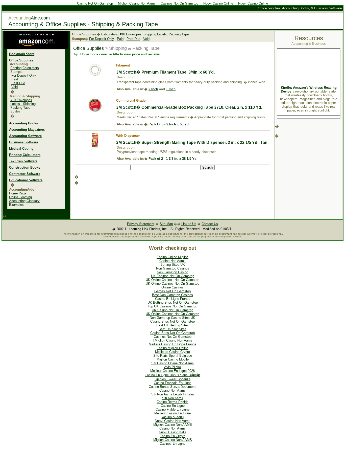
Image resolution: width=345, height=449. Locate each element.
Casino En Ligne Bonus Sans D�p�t (172, 375)
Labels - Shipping (23, 104)
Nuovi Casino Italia (172, 432)
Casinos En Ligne (172, 443)
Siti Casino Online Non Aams (172, 363)
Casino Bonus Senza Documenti (172, 387)
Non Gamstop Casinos (172, 268)
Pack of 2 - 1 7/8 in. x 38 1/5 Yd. (173, 159)
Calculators (109, 34)
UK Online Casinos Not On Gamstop (172, 280)
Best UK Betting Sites (172, 325)
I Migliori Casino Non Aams (172, 340)
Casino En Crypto (172, 436)
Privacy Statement (140, 224)
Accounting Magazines (27, 129)
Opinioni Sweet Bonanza (172, 379)
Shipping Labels (155, 34)
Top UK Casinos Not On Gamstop (172, 306)
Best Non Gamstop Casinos (172, 295)
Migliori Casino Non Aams (137, 3)
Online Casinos (172, 287)
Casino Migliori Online (172, 348)
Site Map (166, 224)
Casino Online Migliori (172, 257)
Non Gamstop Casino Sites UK (172, 318)
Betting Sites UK (172, 264)
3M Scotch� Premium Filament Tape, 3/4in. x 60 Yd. (165, 72)
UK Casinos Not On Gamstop (172, 276)
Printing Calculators (24, 68)
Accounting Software (25, 136)
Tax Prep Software (23, 161)
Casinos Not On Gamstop (179, 3)
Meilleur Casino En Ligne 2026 (172, 371)
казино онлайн (173, 417)
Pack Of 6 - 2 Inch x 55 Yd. (169, 124)
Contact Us (210, 224)
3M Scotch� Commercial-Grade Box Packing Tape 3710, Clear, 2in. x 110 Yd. (189, 107)
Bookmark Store (21, 54)
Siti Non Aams (172, 398)
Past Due (18, 83)
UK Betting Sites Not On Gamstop (172, 302)
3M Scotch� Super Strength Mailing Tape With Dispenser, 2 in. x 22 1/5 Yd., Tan (191, 142)
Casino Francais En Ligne (172, 383)
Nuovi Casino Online (218, 3)
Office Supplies (21, 60)
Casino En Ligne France (172, 299)
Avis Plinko (172, 367)
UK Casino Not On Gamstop (172, 310)
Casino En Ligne (173, 406)
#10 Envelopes (21, 100)
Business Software (23, 142)
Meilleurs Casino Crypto (172, 352)
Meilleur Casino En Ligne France (172, 344)
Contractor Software (24, 174)
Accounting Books (23, 123)
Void (14, 87)
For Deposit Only (23, 75)
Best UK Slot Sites (172, 329)
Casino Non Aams (172, 261)
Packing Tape (20, 107)
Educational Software (25, 180)
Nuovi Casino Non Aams (172, 421)
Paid (14, 79)
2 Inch (153, 89)
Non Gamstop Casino (172, 272)
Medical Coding (21, 148)
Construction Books (24, 167)
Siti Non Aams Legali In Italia (172, 394)
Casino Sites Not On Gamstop (172, 321)
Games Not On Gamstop (172, 291)
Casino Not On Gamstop (95, 3)
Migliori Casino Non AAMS (172, 424)
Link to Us (188, 224)
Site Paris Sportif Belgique (172, 355)
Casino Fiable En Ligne (172, 409)
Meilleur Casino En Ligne (172, 413)
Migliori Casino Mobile (173, 359)
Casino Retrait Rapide (172, 402)
